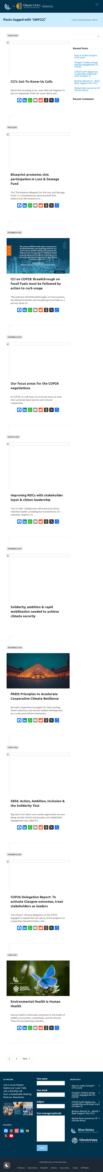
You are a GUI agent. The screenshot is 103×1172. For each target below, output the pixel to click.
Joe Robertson (21, 187)
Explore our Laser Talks (14, 1087)
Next (25, 1058)
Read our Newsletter (13, 1097)
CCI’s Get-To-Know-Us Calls (32, 81)
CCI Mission (21, 1168)
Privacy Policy (64, 1168)
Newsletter (44, 1168)
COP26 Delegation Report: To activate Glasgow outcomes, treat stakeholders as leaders (37, 901)
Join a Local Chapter (13, 1084)
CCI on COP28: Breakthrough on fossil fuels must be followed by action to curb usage (36, 283)
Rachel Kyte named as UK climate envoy (87, 89)
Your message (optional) (49, 1113)
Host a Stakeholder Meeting (17, 1094)
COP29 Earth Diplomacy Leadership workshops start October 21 (86, 73)
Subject (40, 1101)
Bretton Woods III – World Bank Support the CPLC (87, 82)
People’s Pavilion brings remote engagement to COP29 (86, 64)
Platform (54, 1168)
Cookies (75, 1168)
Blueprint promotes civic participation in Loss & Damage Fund (35, 179)
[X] (51, 100)
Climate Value (32, 1168)
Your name (42, 1078)
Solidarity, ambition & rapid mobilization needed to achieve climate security (35, 611)
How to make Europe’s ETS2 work (85, 56)
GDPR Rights (85, 1168)
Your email (42, 1090)
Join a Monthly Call (12, 1091)
